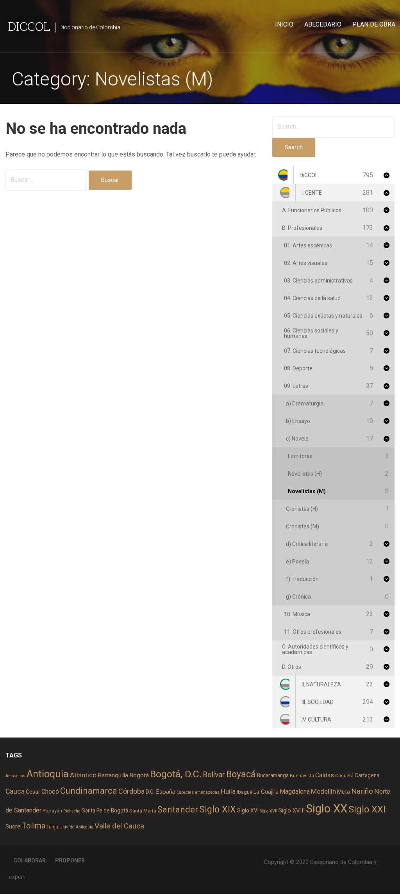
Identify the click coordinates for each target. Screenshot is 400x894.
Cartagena (367, 775)
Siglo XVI (248, 810)
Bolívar (214, 774)
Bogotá (139, 775)
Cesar (33, 792)
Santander (177, 809)
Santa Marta (142, 811)
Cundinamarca (88, 791)
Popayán (52, 811)
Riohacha (71, 811)
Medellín (323, 791)
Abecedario (322, 24)
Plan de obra (373, 24)
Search (294, 147)
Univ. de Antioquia (76, 827)
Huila (228, 791)
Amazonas (15, 775)
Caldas (324, 775)
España (165, 791)
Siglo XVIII (292, 810)
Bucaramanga (273, 775)
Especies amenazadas (198, 792)
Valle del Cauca (119, 825)
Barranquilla (113, 775)
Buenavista (302, 775)
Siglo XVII (268, 811)
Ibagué (244, 792)
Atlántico (83, 775)
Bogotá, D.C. (176, 774)
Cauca (15, 791)
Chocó (50, 791)
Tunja (52, 827)
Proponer (70, 860)
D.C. (150, 792)
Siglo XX (326, 808)
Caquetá (344, 775)
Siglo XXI (367, 809)
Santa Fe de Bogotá (105, 810)
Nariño (362, 791)
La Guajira (266, 792)
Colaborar (29, 860)
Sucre (13, 826)
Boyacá (241, 774)
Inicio (284, 24)
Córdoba (131, 791)
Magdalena (295, 791)
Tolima (33, 825)
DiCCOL (29, 26)
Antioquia (48, 774)
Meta (343, 792)
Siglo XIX (217, 809)
